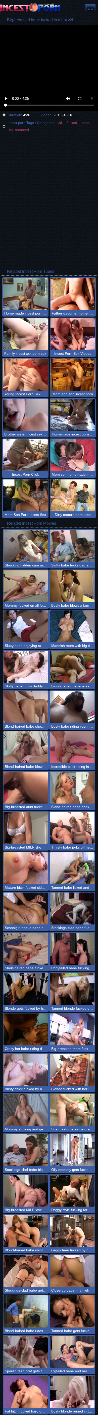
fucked (72, 123)
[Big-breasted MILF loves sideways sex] (26, 1191)
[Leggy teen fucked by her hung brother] (72, 1231)
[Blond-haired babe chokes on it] (72, 788)
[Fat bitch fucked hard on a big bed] (26, 1392)
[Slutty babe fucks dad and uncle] (72, 546)
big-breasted (19, 130)
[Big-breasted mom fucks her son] (72, 1029)
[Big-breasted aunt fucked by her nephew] (26, 788)
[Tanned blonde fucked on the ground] (72, 989)
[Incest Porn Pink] (30, 7)
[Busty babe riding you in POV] (72, 707)
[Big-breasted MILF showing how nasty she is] (26, 828)
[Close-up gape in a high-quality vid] (72, 1271)
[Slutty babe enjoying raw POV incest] (26, 626)
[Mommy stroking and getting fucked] (26, 1110)
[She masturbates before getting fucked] (72, 1110)
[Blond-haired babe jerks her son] (72, 667)
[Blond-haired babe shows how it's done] (26, 707)
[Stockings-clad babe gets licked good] (26, 1271)
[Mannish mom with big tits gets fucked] (72, 626)
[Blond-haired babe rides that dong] (26, 1311)
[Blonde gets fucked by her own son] (26, 989)
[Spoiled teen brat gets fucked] (26, 1352)
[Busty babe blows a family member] (72, 586)
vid (60, 123)
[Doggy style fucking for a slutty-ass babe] (72, 1191)
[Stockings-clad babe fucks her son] (72, 908)
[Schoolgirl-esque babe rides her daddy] (26, 908)
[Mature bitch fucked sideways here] (26, 868)
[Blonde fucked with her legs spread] (72, 1070)
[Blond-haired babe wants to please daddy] (26, 1231)
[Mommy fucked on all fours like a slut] (26, 586)
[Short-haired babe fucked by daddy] (26, 949)
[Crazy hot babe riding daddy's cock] (26, 1029)
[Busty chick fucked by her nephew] (26, 1070)
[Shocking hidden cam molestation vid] (26, 546)
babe (86, 123)
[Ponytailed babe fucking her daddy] (72, 949)
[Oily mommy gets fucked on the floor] (72, 1150)
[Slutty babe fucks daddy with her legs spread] (26, 667)
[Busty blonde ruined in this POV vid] (72, 1392)
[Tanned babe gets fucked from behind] (72, 1311)
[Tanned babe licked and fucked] (72, 868)
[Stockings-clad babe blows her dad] (26, 1150)
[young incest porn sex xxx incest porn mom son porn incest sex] (90, 7)
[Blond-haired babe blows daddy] (26, 747)
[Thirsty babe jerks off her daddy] (72, 828)
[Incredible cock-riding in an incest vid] (72, 747)
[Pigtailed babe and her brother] (72, 1352)
